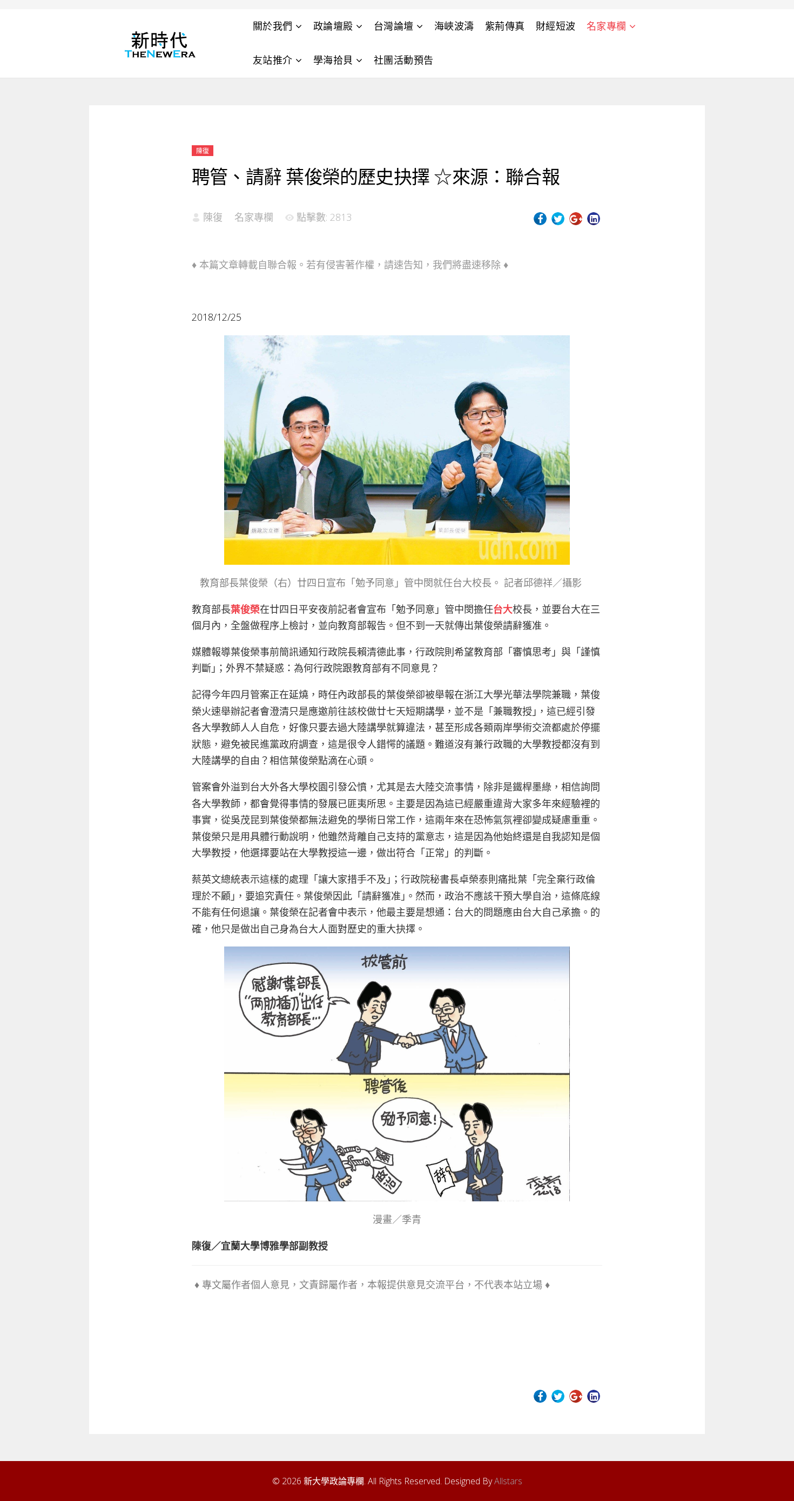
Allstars (508, 1481)
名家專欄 (607, 25)
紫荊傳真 (505, 25)
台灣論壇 (394, 25)
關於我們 (273, 25)
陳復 (202, 150)
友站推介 (273, 59)
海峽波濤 (454, 25)
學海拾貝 (333, 59)
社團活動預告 (404, 59)
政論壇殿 (333, 25)
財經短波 (556, 25)
